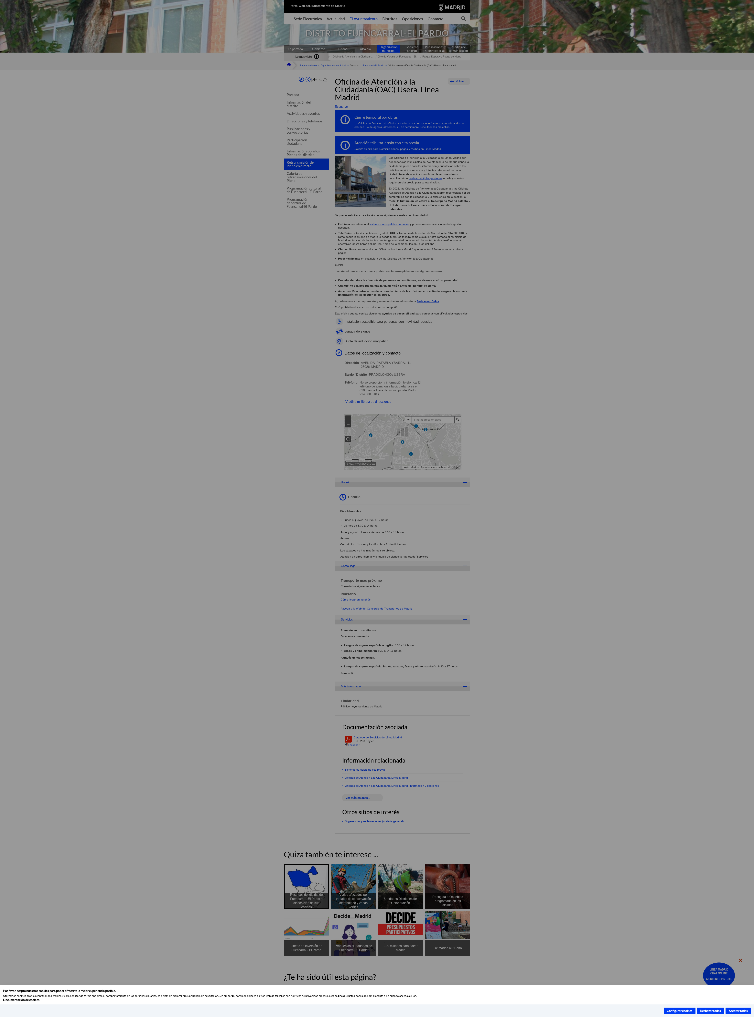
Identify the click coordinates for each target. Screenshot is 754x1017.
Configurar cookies (679, 1010)
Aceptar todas (738, 1010)
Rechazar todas (710, 1010)
